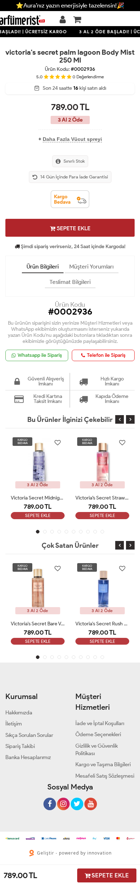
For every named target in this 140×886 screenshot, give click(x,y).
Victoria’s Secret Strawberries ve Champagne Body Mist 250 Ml (102, 498)
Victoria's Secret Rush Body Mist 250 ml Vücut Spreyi (102, 624)
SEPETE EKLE (72, 228)
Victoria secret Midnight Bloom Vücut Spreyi (38, 498)
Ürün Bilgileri (43, 266)
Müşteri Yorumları (91, 266)
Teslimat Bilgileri (70, 282)
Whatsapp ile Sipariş (40, 355)
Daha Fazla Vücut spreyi (72, 139)
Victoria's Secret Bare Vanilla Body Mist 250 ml (38, 624)
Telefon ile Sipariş (106, 355)
